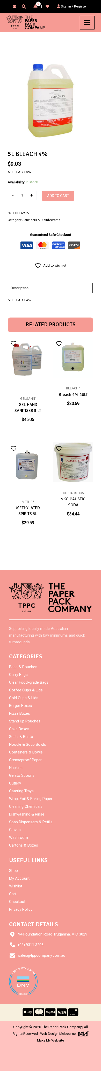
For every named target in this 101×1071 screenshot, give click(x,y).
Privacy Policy (20, 909)
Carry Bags (18, 674)
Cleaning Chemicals (25, 806)
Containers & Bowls (26, 752)
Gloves (15, 829)
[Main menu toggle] (87, 22)
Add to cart (58, 195)
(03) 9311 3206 (31, 944)
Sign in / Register (73, 6)
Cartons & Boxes (23, 845)
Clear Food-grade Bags (28, 682)
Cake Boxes (19, 729)
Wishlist (15, 886)
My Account (19, 878)
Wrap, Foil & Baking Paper (30, 798)
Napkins (16, 767)
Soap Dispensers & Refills (31, 822)
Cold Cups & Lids (23, 698)
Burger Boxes (20, 705)
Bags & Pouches (23, 667)
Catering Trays (21, 791)
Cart (12, 894)
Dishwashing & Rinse (26, 814)
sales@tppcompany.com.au (41, 955)
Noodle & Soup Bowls (27, 744)
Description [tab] (19, 288)
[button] (24, 7)
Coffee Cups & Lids (26, 690)
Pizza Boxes (19, 713)
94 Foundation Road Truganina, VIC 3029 (52, 934)
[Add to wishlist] (14, 343)
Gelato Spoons (21, 775)
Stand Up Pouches (24, 721)
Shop (13, 870)
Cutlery (15, 783)
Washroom (18, 837)
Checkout (17, 901)
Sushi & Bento (21, 736)
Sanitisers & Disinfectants (41, 220)
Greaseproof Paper (25, 760)
